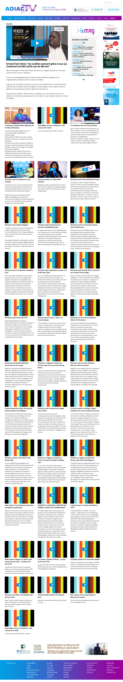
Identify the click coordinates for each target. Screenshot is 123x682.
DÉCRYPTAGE (49, 18)
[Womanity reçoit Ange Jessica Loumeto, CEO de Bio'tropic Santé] (52, 260)
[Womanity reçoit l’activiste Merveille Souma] (85, 169)
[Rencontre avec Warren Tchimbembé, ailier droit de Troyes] (19, 585)
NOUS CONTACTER (113, 668)
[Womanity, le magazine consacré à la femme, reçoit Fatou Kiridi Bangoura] (85, 448)
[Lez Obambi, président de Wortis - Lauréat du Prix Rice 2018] (52, 549)
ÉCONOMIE (58, 18)
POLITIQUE (92, 18)
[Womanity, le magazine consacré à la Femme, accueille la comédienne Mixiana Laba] (52, 448)
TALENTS (112, 18)
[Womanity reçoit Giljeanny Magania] (19, 215)
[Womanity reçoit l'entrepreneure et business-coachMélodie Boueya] (52, 215)
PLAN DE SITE (11, 663)
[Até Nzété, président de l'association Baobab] (85, 549)
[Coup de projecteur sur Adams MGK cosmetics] (52, 169)
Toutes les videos (20, 18)
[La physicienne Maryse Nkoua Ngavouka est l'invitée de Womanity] (19, 115)
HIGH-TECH (66, 18)
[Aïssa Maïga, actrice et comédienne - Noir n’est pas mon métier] (52, 115)
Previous (83, 43)
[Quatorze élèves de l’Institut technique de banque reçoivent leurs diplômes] (19, 398)
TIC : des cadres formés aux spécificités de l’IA (82, 62)
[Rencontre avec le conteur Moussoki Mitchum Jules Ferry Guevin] (85, 353)
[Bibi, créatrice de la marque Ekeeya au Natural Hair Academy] (85, 585)
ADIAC (29, 668)
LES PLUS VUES (92, 663)
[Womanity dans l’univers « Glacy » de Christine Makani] (52, 307)
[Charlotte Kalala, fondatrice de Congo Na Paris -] (52, 585)
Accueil (9, 18)
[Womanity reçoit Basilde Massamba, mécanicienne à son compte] (19, 353)
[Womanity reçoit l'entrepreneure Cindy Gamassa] (19, 169)
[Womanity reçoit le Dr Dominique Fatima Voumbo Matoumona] (85, 215)
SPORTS (105, 18)
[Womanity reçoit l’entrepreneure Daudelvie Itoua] (19, 260)
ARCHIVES (90, 665)
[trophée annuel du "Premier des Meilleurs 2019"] (85, 495)
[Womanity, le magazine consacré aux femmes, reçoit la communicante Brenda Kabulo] (52, 353)
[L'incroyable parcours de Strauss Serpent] (85, 115)
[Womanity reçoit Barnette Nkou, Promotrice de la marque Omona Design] (85, 260)
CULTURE (40, 18)
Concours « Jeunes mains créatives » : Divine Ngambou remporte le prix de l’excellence (83, 55)
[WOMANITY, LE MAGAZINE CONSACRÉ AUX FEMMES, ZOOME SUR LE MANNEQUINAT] (52, 495)
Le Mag (84, 18)
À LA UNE (50, 665)
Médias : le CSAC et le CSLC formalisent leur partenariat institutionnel (82, 69)
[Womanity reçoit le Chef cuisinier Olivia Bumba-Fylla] (19, 448)
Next (83, 79)
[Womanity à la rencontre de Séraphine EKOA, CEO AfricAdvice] (85, 307)
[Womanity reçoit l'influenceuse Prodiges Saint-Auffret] (52, 398)
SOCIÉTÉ (99, 18)
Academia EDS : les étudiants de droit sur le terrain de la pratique (83, 48)
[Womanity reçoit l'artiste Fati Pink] (19, 307)
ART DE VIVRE (32, 18)
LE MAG (89, 668)
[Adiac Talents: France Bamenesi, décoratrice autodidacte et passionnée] (19, 495)
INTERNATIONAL (75, 18)
